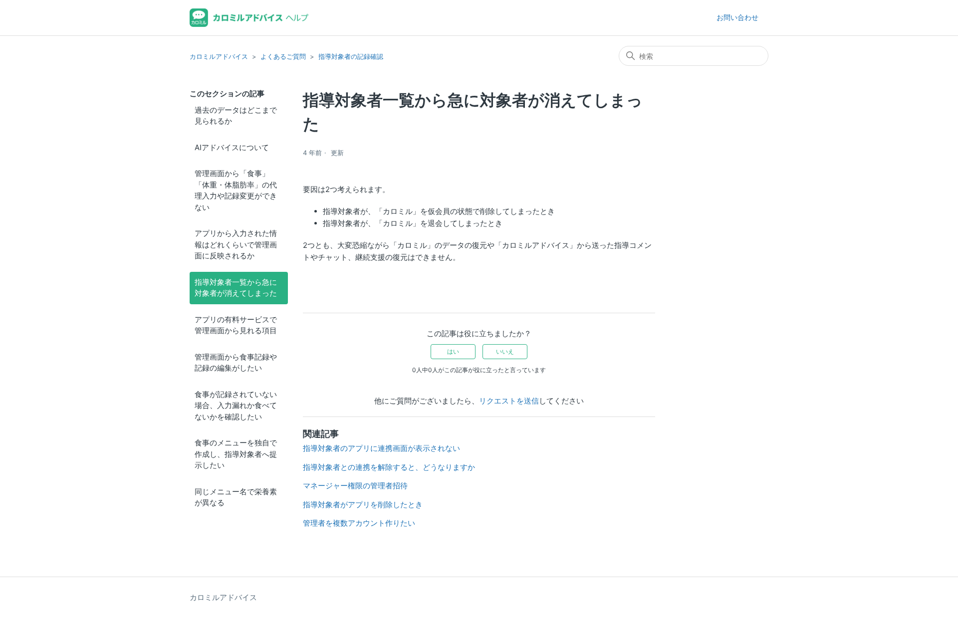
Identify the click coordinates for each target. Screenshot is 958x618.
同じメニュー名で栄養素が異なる (236, 497)
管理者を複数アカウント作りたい (359, 523)
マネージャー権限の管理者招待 (355, 485)
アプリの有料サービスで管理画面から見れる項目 (236, 325)
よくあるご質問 (283, 56)
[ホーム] (249, 17)
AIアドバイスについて (232, 147)
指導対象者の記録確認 (350, 56)
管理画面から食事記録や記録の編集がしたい (236, 362)
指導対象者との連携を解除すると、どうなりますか (389, 467)
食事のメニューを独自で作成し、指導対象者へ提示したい (236, 454)
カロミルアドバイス (219, 56)
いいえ (505, 351)
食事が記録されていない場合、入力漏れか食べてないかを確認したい (236, 405)
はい (453, 351)
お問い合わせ (737, 17)
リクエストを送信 (509, 401)
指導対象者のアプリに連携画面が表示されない (381, 448)
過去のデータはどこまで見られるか (236, 115)
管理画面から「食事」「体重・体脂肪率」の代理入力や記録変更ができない (236, 190)
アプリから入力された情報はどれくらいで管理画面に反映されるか (236, 244)
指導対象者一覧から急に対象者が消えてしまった (236, 287)
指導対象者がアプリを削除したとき (363, 504)
